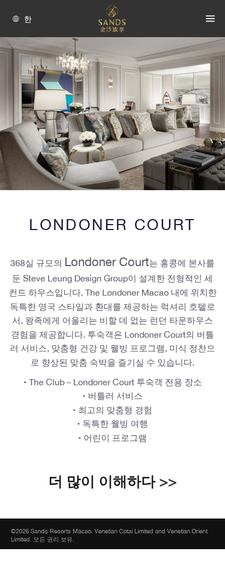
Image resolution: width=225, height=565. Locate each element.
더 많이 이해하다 (102, 481)
